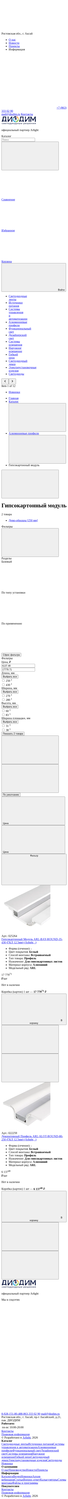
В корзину (46, 1021)
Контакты (27, 114)
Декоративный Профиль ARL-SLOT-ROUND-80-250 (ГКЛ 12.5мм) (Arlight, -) (32, 1138)
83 (8, 714)
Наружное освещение (15, 349)
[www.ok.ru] (28, 1355)
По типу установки (13, 592)
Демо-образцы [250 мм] (23, 520)
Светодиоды (16, 373)
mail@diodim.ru (50, 1413)
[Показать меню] (37, 417)
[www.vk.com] (28, 1327)
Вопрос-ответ (31, 1479)
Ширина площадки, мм (15, 718)
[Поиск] (30, 156)
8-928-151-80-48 (11, 1413)
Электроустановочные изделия (27, 1460)
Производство (17, 1469)
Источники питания (16, 304)
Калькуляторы (49, 1479)
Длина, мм (8, 673)
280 (9, 699)
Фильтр (34, 855)
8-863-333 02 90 (30, 1413)
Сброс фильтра (11, 654)
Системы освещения (15, 343)
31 (8, 725)
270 (9, 695)
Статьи (19, 1479)
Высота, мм (8, 703)
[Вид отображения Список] (30, 778)
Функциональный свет (27, 1450)
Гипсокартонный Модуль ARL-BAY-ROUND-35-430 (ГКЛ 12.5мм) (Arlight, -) (32, 941)
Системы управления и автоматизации (32, 1445)
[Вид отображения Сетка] (30, 750)
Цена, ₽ (6, 662)
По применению (11, 623)
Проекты (14, 46)
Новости (14, 42)
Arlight (26, 1437)
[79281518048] (28, 1382)
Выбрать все (10, 676)
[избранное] (30, 1068)
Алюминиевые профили (18, 324)
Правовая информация (15, 1434)
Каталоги (7, 1476)
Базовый (6, 561)
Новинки (14, 392)
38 (8, 730)
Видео (17, 1476)
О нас (12, 39)
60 (8, 711)
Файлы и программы (25, 1482)
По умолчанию (11, 794)
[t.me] (28, 1410)
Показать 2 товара (13, 733)
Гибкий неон (13, 356)
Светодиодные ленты (14, 1444)
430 (9, 684)
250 (9, 680)
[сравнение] (30, 1039)
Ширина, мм (9, 688)
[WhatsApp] (28, 107)
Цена (6, 823)
